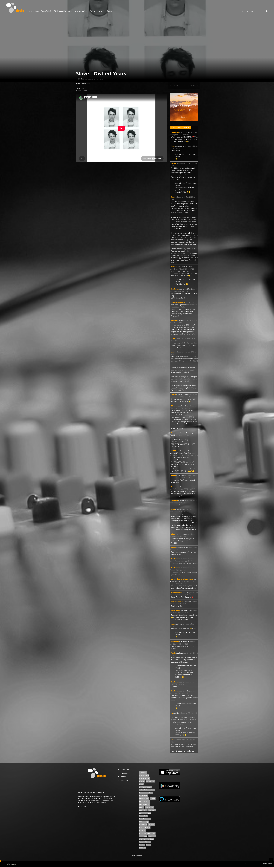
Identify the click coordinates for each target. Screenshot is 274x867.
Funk (140, 813)
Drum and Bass (144, 799)
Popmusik (147, 827)
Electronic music (144, 801)
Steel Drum (142, 839)
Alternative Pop (144, 775)
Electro (153, 799)
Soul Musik (152, 836)
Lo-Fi (140, 822)
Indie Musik (142, 819)
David (88, 79)
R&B (153, 833)
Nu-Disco (151, 825)
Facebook (124, 773)
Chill (140, 790)
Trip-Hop (148, 842)
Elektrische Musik (144, 804)
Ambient (141, 781)
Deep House (143, 793)
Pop (140, 827)
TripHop (141, 845)
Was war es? (46, 11)
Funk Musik (147, 813)
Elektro (141, 807)
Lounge (146, 822)
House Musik (143, 816)
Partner (92, 11)
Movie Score (143, 825)
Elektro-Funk (149, 807)
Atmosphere (150, 781)
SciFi (140, 836)
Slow (145, 836)
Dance (153, 790)
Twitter (123, 777)
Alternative (142, 772)
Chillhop (146, 790)
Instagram (124, 780)
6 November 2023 (97, 79)
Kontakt (101, 11)
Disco (150, 793)
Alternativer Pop (144, 778)
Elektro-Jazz (142, 810)
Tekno (141, 842)
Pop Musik (142, 830)
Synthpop (151, 839)
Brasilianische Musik (145, 787)
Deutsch (110, 11)
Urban (148, 845)
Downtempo (143, 796)
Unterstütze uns (81, 11)
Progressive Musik (144, 833)
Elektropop (151, 810)
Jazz (149, 819)
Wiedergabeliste (60, 11)
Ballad (141, 784)
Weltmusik (142, 848)
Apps (70, 11)
